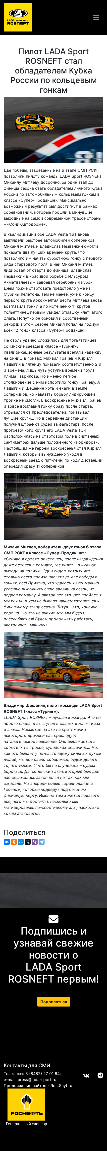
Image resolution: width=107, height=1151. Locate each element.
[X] (28, 842)
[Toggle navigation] (96, 17)
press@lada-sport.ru (37, 1079)
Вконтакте (82, 1076)
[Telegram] (42, 842)
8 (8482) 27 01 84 (42, 1073)
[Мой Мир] (21, 842)
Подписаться (53, 1001)
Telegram (96, 1076)
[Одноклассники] (14, 842)
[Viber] (35, 842)
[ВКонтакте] (7, 842)
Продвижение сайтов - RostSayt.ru (38, 1085)
